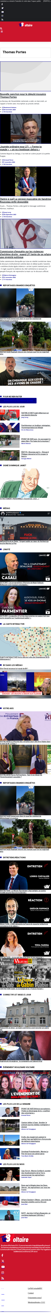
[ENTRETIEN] (23, 892)
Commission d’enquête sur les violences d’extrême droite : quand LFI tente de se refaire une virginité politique (25, 254)
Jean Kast (24, 1204)
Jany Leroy (24, 417)
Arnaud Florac (26, 1115)
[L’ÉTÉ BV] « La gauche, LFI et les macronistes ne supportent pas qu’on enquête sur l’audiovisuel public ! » (25, 617)
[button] (25, 389)
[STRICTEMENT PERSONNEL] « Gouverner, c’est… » (19, 499)
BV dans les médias (13, 665)
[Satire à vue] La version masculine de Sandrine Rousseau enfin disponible (25, 200)
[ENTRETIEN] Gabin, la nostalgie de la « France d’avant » (22, 989)
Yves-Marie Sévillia (27, 1156)
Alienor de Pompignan (28, 1129)
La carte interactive (13, 624)
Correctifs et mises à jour (17, 995)
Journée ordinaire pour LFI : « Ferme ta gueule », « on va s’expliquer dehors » (21, 148)
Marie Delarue (26, 443)
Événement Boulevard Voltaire (19, 1067)
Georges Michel (26, 458)
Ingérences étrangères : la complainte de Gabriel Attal (21, 1061)
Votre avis (8, 708)
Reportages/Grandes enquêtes (19, 285)
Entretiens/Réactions (14, 857)
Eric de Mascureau (27, 430)
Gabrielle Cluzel (26, 1177)
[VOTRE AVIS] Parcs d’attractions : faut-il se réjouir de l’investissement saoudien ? (21, 776)
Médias (6, 508)
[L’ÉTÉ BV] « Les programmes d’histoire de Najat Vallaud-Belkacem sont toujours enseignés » (22, 584)
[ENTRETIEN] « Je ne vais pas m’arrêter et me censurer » (22, 957)
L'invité (6, 549)
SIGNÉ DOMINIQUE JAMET (14, 465)
